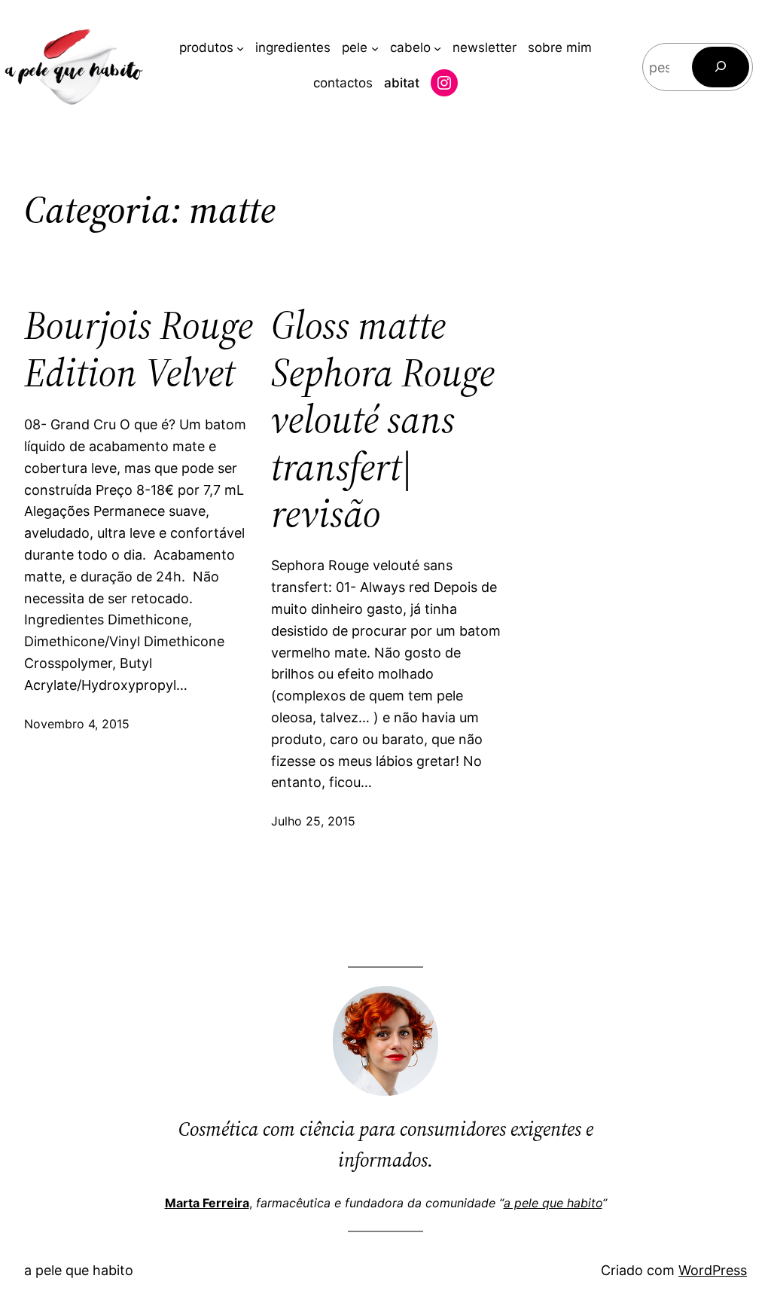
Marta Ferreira (207, 1202)
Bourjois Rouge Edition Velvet (138, 349)
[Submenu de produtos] (240, 48)
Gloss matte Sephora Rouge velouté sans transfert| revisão (383, 419)
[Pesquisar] (720, 67)
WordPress (712, 1270)
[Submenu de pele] (375, 48)
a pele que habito (553, 1202)
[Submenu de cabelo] (437, 48)
